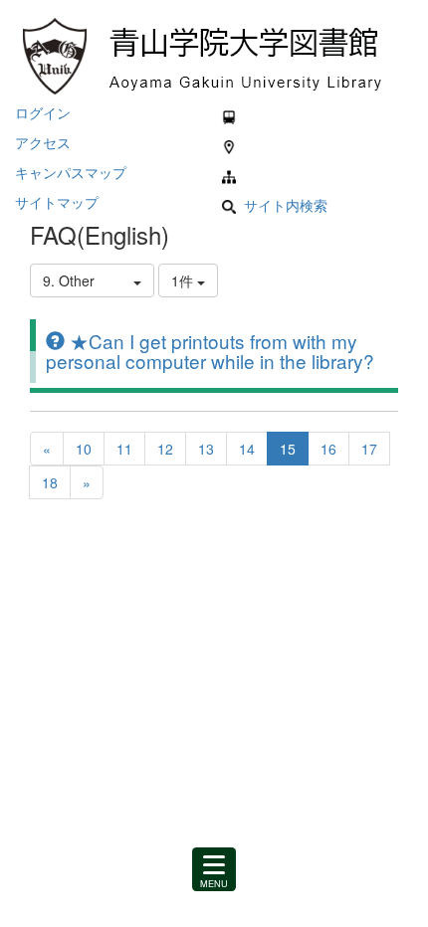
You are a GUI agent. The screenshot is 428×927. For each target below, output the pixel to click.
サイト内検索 (285, 205)
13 (206, 449)
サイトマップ (57, 202)
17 (369, 449)
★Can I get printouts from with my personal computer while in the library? (210, 351)
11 (124, 449)
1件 (184, 280)
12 (165, 449)
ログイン (43, 112)
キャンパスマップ (70, 172)
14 (247, 449)
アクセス (43, 142)
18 (50, 482)
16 (328, 449)
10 (84, 449)
